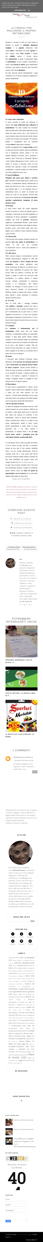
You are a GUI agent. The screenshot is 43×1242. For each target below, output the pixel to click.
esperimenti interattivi (15, 984)
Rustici (11, 1044)
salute (30, 536)
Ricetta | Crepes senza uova (24, 1129)
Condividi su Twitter (23, 523)
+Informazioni (20, 10)
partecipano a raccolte (17, 1013)
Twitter (21, 937)
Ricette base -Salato (23, 1036)
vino (12, 1063)
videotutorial (30, 1060)
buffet (11, 968)
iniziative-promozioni (15, 997)
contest (11, 973)
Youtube (30, 944)
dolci (28, 976)
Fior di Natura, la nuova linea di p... (20, 694)
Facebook (12, 937)
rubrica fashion (25, 1041)
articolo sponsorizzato (24, 963)
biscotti (20, 965)
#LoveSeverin (13, 958)
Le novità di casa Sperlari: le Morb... (20, 735)
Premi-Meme (13, 1020)
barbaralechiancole (23, 757)
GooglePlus (26, 479)
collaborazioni (21, 968)
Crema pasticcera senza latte (25, 973)
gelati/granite (26, 986)
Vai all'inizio (31, 1240)
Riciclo (32, 1039)
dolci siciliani (27, 981)
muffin (29, 1007)
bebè (14, 965)
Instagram (30, 937)
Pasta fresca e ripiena (25, 1015)
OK (29, 10)
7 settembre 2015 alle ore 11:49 (23, 760)
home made (18, 994)
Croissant (13, 976)
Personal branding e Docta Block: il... (19, 661)
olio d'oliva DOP (15, 1010)
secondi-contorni (16, 1046)
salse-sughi (21, 1044)
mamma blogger (15, 999)
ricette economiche (17, 1038)
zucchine (17, 1063)
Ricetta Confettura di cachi (23, 1120)
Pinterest (13, 944)
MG (21, 559)
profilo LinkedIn (26, 601)
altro (22, 958)
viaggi (20, 1060)
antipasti (30, 957)
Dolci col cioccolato (14, 978)
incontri (28, 994)
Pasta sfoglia (29, 1018)
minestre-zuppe (14, 1007)
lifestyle (24, 536)
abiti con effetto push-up (25, 462)
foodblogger (12, 986)
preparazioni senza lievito (19, 1028)
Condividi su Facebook (22, 519)
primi (32, 1031)
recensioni (16, 1033)
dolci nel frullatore (14, 981)
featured (28, 984)
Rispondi (35, 771)
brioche (29, 965)
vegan (29, 1058)
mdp (29, 1002)
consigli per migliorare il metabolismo (22, 971)
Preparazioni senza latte (21, 1026)
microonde (29, 1005)
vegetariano (12, 1060)
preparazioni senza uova (17, 1031)
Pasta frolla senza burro (16, 1018)
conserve (31, 968)
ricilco (13, 1041)
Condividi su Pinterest (23, 527)
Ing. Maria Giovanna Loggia (24, 1234)
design (21, 976)
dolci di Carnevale (28, 978)
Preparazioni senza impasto (25, 1023)
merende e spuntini (15, 1005)
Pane (28, 1010)
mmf (23, 1007)
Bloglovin (21, 944)
